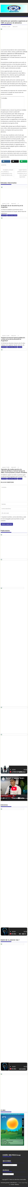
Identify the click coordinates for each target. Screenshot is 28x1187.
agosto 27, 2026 (5, 203)
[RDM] (14, 12)
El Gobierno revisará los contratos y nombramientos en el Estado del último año (7, 172)
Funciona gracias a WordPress (9, 1182)
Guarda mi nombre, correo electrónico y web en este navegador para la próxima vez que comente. (13, 518)
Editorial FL (15, 26)
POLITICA (20, 478)
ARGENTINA (3, 165)
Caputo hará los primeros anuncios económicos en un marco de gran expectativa (22, 173)
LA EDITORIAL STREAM (12, 215)
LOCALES (20, 347)
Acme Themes (15, 1184)
